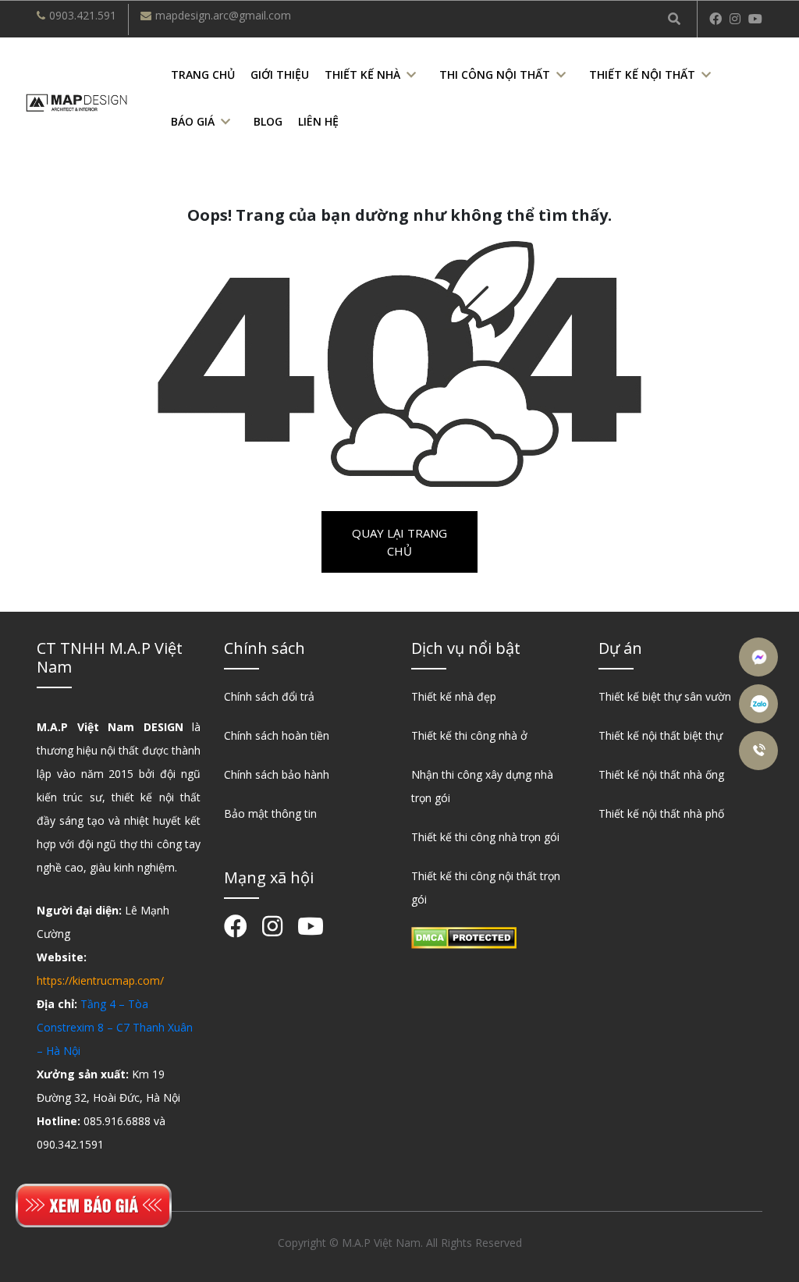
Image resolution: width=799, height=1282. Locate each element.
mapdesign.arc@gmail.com (223, 15)
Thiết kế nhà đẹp (453, 696)
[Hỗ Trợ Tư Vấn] (760, 750)
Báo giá (193, 121)
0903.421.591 (82, 15)
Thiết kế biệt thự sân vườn (664, 696)
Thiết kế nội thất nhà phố (661, 813)
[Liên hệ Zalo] (760, 704)
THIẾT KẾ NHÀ (362, 74)
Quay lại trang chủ (399, 542)
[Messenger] (760, 657)
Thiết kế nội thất (642, 74)
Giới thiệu (279, 74)
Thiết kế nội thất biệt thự (660, 735)
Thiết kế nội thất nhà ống (661, 774)
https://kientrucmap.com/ (100, 980)
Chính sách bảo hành (276, 774)
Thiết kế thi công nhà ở (469, 735)
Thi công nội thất (494, 74)
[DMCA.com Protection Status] (464, 936)
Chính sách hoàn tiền (276, 735)
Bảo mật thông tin (270, 813)
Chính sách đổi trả (269, 696)
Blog (268, 121)
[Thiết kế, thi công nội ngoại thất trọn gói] (76, 100)
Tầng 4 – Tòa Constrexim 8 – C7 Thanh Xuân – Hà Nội (115, 1027)
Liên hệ (318, 121)
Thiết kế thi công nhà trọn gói (485, 836)
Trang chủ (203, 74)
